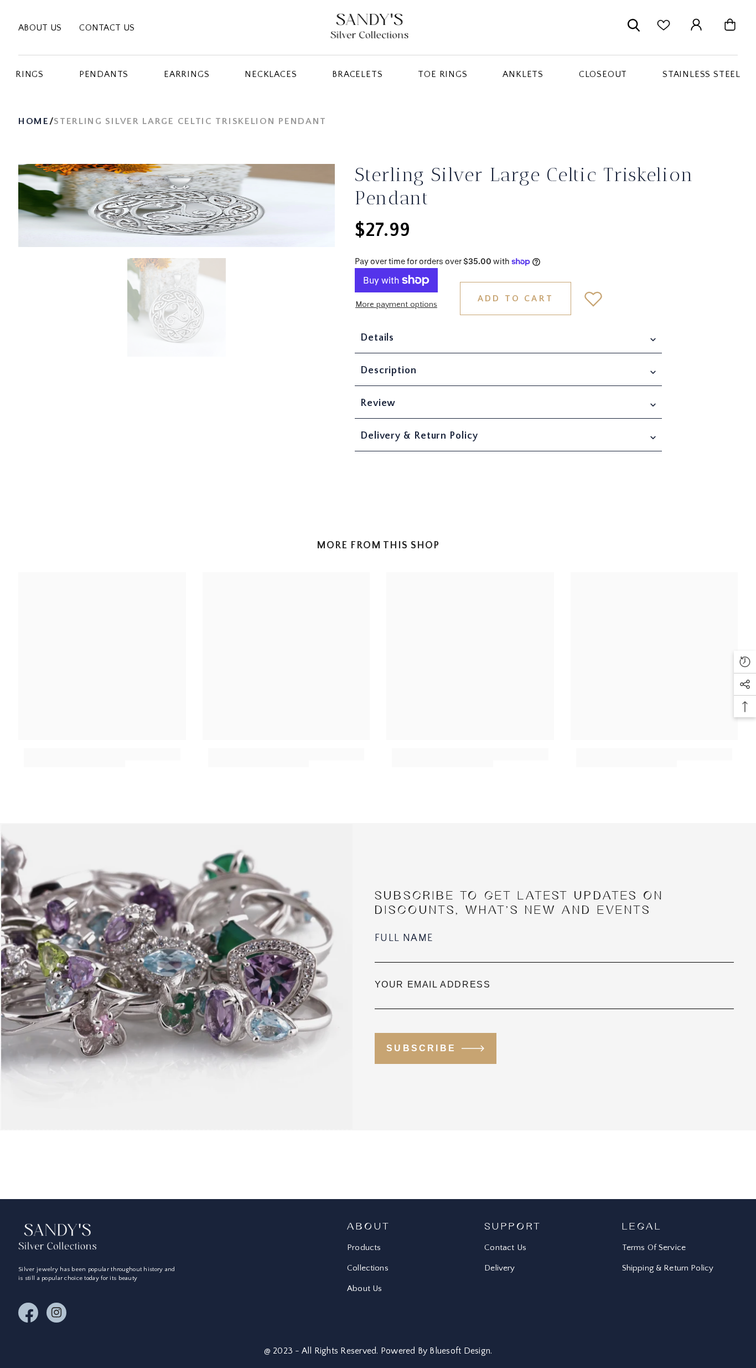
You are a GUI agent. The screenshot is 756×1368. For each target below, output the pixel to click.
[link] (74, 757)
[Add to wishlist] (593, 298)
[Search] (634, 27)
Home (33, 121)
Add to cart (515, 299)
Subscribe (421, 1048)
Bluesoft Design (459, 1351)
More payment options (396, 304)
